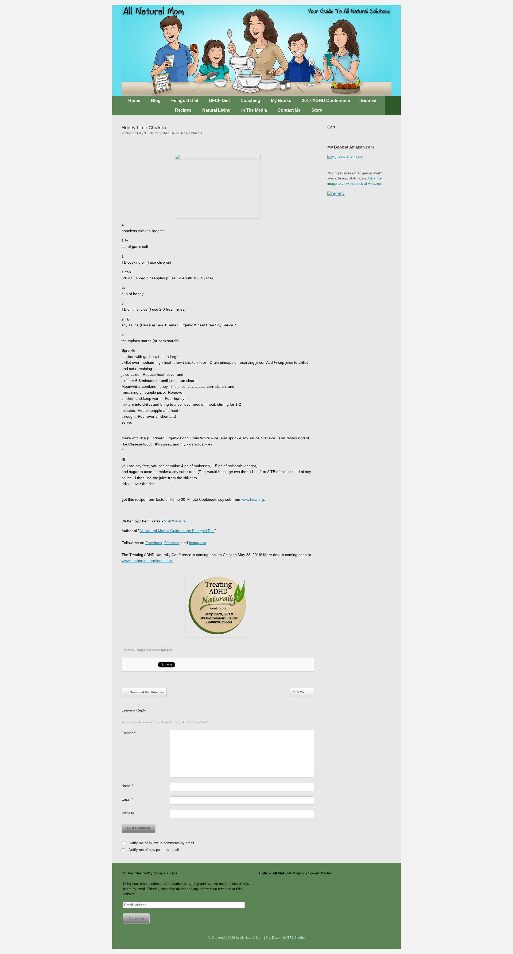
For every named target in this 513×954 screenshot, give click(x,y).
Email (127, 799)
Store (316, 110)
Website (128, 813)
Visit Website (175, 521)
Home (134, 100)
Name (127, 786)
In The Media (254, 110)
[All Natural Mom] (256, 51)
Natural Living (216, 110)
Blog (156, 100)
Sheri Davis (170, 133)
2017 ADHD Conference (326, 100)
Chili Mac (302, 692)
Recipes (183, 110)
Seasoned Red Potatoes (144, 692)
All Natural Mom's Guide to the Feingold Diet (177, 531)
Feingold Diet (184, 100)
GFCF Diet (219, 100)
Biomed (368, 100)
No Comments (191, 133)
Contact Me (289, 110)
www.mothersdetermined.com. (147, 560)
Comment (129, 733)
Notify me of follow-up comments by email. (162, 843)
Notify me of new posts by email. (154, 850)
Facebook (153, 543)
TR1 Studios (296, 937)
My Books (281, 100)
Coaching (250, 100)
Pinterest (171, 543)
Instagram (197, 543)
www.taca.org (252, 499)
